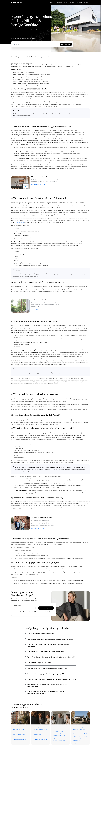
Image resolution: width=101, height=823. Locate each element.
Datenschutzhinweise (26, 613)
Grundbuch (20, 222)
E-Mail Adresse (18, 605)
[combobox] (37, 44)
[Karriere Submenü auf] (81, 2)
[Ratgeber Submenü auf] (89, 2)
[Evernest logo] (16, 2)
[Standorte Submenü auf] (75, 2)
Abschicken (46, 608)
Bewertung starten (65, 44)
